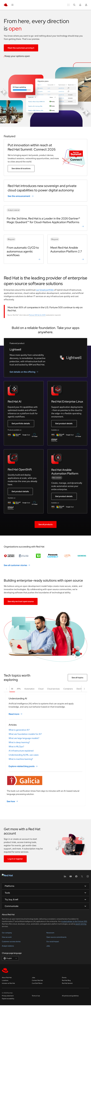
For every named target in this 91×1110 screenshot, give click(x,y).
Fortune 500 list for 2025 (37, 315)
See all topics (77, 677)
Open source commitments (56, 937)
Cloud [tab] (40, 689)
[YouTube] (70, 877)
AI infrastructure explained (21, 750)
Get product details (64, 423)
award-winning (80, 924)
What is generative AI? (19, 729)
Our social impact (52, 941)
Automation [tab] (29, 689)
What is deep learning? (19, 742)
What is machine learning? (21, 759)
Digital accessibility (8, 999)
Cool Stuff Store (37, 983)
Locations (5, 980)
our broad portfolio (45, 289)
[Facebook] (76, 877)
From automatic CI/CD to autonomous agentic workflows (23, 251)
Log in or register (15, 859)
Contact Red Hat (37, 980)
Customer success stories (11, 941)
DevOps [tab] (80, 689)
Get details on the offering (22, 371)
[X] (82, 877)
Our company (7, 933)
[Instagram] (87, 877)
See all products (46, 524)
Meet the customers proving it (21, 48)
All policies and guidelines (70, 996)
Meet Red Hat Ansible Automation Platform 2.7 (66, 249)
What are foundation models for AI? (25, 734)
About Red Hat (7, 977)
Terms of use (36, 996)
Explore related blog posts (22, 766)
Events (64, 977)
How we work (7, 937)
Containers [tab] (68, 689)
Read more (14, 714)
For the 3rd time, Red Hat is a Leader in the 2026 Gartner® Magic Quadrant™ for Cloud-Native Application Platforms (43, 220)
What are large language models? (24, 738)
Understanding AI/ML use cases (24, 754)
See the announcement (19, 196)
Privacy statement (8, 996)
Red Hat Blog (66, 980)
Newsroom (50, 933)
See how (11, 801)
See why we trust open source (21, 601)
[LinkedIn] (65, 877)
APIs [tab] (19, 689)
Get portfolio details (21, 423)
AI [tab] (12, 689)
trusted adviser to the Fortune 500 (74, 921)
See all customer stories (15, 565)
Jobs (48, 946)
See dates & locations (21, 168)
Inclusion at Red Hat (8, 983)
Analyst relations (8, 946)
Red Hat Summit (67, 983)
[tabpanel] (45, 750)
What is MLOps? (16, 746)
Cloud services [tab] (53, 689)
